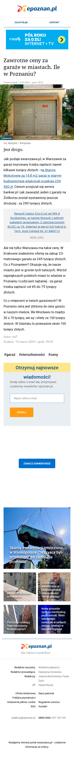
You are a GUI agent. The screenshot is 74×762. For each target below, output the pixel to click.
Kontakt (54, 22)
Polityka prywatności (24, 697)
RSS (33, 706)
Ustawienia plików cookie (21, 702)
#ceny (53, 354)
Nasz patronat (46, 693)
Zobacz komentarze (37, 463)
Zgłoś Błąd (21, 22)
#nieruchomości (32, 354)
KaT (15, 337)
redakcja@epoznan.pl (23, 717)
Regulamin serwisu (49, 702)
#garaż (9, 354)
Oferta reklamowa (25, 693)
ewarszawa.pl (44, 742)
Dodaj (21, 412)
